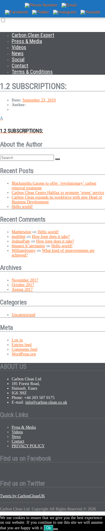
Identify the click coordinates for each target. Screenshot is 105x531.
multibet (18, 236)
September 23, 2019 (39, 100)
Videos (19, 47)
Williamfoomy (24, 250)
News (18, 53)
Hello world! (22, 206)
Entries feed (22, 345)
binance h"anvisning (28, 246)
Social (18, 59)
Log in (17, 340)
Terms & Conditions (32, 72)
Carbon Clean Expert (33, 35)
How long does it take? (51, 236)
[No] (55, 529)
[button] (52, 125)
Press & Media (27, 41)
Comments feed (24, 349)
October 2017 (23, 285)
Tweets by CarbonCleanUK (22, 496)
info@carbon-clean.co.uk (46, 402)
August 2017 (22, 289)
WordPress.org (24, 354)
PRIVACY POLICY (28, 446)
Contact (20, 66)
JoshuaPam (21, 241)
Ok (48, 528)
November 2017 (25, 280)
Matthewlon (21, 232)
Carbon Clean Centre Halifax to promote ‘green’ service (58, 192)
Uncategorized (23, 315)
